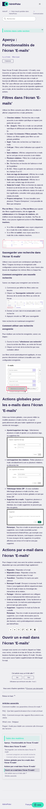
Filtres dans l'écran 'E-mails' (15, 746)
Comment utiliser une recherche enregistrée (20, 757)
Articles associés (11, 776)
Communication (38, 13)
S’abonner (8, 61)
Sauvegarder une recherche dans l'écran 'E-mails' (20, 751)
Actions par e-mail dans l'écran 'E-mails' (20, 766)
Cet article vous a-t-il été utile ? (16, 773)
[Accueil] (11, 4)
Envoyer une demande (34, 688)
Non (29, 677)
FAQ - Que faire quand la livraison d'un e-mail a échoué (22, 711)
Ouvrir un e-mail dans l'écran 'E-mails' (20, 770)
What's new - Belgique (10, 722)
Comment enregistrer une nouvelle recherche (20, 754)
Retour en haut (8, 696)
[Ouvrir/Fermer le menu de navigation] (40, 4)
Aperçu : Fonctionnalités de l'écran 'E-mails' (21, 743)
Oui (17, 677)
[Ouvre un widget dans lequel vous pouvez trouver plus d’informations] (38, 805)
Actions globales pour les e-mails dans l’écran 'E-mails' (19, 761)
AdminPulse (6, 11)
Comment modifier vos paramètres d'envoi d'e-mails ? (22, 707)
